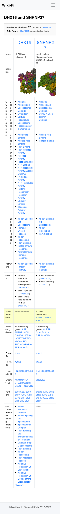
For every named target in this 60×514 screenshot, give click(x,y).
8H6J (38, 394)
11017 (39, 353)
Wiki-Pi (8, 5)
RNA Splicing (24, 242)
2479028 (47, 27)
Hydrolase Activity (23, 178)
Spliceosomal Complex (24, 109)
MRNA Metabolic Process (22, 409)
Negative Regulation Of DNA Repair (24, 466)
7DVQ (23, 394)
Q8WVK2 (40, 379)
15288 (39, 362)
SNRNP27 (45, 44)
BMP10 (39, 317)
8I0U (22, 400)
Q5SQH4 (19, 385)
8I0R (23, 397)
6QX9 (45, 391)
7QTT (29, 394)
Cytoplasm (23, 113)
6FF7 (17, 394)
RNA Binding (24, 146)
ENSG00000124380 (45, 372)
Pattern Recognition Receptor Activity (23, 193)
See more (20, 484)
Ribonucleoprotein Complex (25, 127)
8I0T (17, 400)
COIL (26, 332)
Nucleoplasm (24, 104)
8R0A (38, 400)
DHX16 (24, 42)
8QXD (45, 397)
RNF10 (18, 344)
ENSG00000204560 (24, 372)
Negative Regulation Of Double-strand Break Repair (24, 477)
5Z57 (22, 391)
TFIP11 (18, 347)
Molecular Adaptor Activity (22, 209)
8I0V (27, 400)
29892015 (45, 278)
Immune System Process (22, 230)
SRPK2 (39, 335)
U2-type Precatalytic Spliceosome (24, 119)
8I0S (28, 397)
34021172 (23, 293)
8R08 (51, 397)
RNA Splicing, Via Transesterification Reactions (25, 435)
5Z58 (28, 391)
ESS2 (28, 335)
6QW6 (39, 391)
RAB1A (39, 320)
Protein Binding (25, 161)
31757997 (43, 284)
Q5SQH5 (28, 385)
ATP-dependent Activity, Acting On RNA (25, 170)
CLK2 (38, 332)
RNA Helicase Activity (24, 151)
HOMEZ (19, 338)
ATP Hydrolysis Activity (25, 184)
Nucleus (22, 101)
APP (24, 329)
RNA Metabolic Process (25, 459)
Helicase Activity (22, 157)
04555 (18, 362)
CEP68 (47, 317)
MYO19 (18, 341)
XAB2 (25, 347)
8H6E (51, 391)
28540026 (22, 287)
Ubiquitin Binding (22, 202)
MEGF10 (27, 338)
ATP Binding (24, 164)
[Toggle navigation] (53, 5)
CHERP (47, 329)
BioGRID (24, 31)
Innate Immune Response (25, 247)
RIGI (25, 341)
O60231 (27, 382)
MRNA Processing (23, 238)
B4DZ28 (19, 382)
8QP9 (50, 394)
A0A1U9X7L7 (21, 379)
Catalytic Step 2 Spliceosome (25, 444)
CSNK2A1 (20, 335)
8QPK (39, 397)
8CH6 (17, 397)
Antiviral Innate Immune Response (25, 254)
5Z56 (17, 391)
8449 (17, 353)
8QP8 (44, 394)
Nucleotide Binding (23, 136)
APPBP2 (19, 332)
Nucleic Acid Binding (24, 142)
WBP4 (47, 335)
